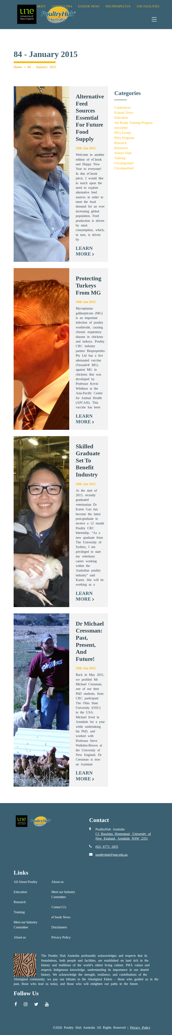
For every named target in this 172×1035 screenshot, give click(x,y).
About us (20, 937)
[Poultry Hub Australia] (46, 14)
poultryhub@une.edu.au (111, 854)
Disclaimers (59, 927)
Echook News (123, 112)
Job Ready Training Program (133, 122)
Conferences (122, 107)
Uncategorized (124, 168)
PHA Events (122, 133)
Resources (121, 148)
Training (119, 158)
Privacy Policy (61, 937)
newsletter (121, 128)
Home (18, 67)
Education (121, 117)
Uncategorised (123, 163)
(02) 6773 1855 (106, 846)
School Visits (123, 153)
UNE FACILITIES (148, 6)
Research (120, 143)
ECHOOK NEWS (88, 6)
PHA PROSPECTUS (118, 6)
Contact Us (58, 907)
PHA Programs (124, 138)
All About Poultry (25, 882)
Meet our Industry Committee (25, 924)
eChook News (60, 917)
